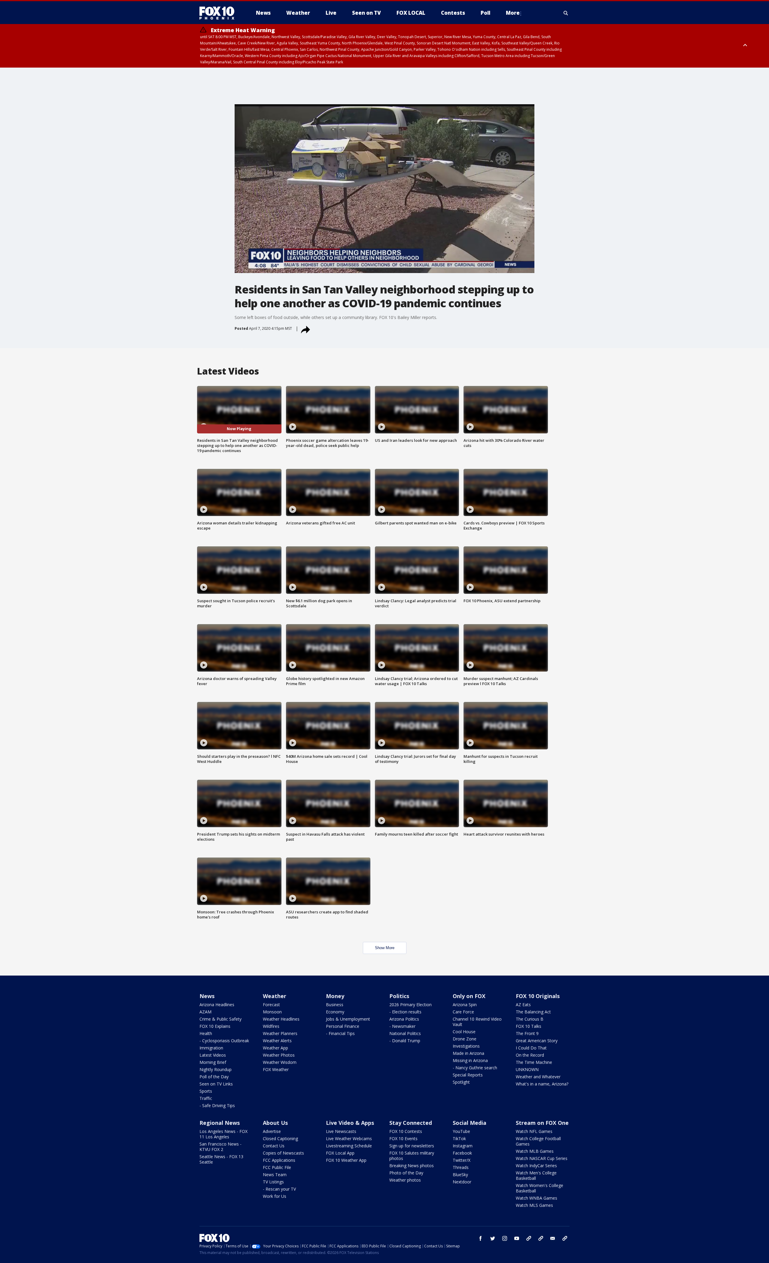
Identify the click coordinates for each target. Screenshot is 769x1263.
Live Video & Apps (350, 1122)
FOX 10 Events (403, 1138)
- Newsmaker (402, 1026)
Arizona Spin (465, 1004)
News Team (275, 1174)
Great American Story (537, 1040)
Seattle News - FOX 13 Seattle (221, 1159)
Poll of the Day (214, 1076)
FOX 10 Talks (528, 1026)
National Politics (405, 1033)
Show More (384, 948)
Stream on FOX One (542, 1122)
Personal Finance (342, 1026)
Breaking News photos (411, 1165)
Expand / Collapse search (566, 12)
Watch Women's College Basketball (539, 1188)
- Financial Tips (340, 1033)
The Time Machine (534, 1062)
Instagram (463, 1146)
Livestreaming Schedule (349, 1146)
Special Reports (468, 1075)
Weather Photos (279, 1055)
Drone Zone (464, 1039)
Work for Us (274, 1196)
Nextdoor (462, 1182)
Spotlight (461, 1082)
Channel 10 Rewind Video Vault (477, 1021)
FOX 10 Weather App (346, 1160)
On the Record (530, 1055)
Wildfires (271, 1026)
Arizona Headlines (216, 1004)
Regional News (219, 1122)
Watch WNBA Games (536, 1198)
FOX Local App (340, 1153)
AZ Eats (523, 1004)
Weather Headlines (281, 1019)
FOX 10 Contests (405, 1131)
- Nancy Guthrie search (475, 1067)
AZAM (205, 1012)
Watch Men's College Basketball (536, 1175)
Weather (274, 996)
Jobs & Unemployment (348, 1019)
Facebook (462, 1153)
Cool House (464, 1031)
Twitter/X (461, 1160)
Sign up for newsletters (411, 1146)
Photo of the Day (406, 1173)
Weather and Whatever (538, 1076)
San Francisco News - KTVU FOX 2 (220, 1146)
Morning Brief (212, 1062)
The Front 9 (527, 1033)
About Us (275, 1122)
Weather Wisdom (279, 1062)
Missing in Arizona (470, 1060)
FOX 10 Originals (538, 996)
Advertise (272, 1131)
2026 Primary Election (410, 1004)
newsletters (565, 1238)
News (206, 996)
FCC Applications (279, 1160)
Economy (335, 1012)
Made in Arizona (468, 1053)
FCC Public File (277, 1167)
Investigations (466, 1046)
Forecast (271, 1004)
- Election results (405, 1012)
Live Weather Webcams (349, 1138)
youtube (516, 1238)
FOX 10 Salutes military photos (411, 1155)
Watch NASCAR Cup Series (541, 1158)
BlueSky (460, 1174)
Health (205, 1033)
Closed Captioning (280, 1138)
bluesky (541, 1238)
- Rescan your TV (279, 1189)
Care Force (463, 1012)
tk (528, 1238)
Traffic (205, 1098)
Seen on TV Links (216, 1084)
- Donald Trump (404, 1040)
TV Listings (273, 1182)
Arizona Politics (404, 1019)
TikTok (459, 1138)
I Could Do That (531, 1048)
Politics (399, 996)
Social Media (469, 1122)
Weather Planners (280, 1033)
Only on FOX (469, 996)
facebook (480, 1238)
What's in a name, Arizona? (542, 1084)
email (553, 1238)
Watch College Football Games (538, 1141)
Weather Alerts (277, 1040)
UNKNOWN (527, 1069)
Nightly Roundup (215, 1069)
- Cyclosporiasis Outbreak (224, 1040)
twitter (492, 1238)
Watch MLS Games (534, 1205)
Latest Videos (212, 1055)
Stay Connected (410, 1122)
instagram (504, 1238)
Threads (461, 1167)
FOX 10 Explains (214, 1026)
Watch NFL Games (534, 1131)
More (513, 12)
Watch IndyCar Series (536, 1165)
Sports (205, 1091)
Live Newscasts (341, 1131)
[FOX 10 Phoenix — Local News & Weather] (219, 13)
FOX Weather (276, 1069)
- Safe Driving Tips (217, 1105)
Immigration (211, 1048)
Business (334, 1004)
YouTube (461, 1131)
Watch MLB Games (535, 1151)
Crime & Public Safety (220, 1019)
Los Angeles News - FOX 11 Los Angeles (223, 1134)
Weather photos (405, 1180)
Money (335, 996)
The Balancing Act (533, 1012)
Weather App (275, 1048)
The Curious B (529, 1019)
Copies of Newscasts (283, 1153)
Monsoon (272, 1012)
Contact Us (273, 1146)
